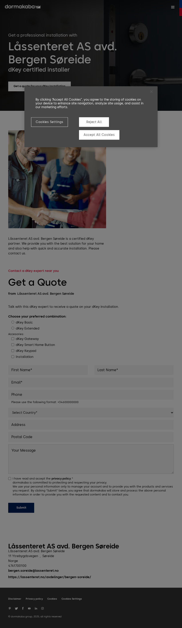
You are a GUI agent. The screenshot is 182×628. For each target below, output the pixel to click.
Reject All (94, 122)
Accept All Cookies (99, 135)
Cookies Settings (49, 122)
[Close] (151, 91)
